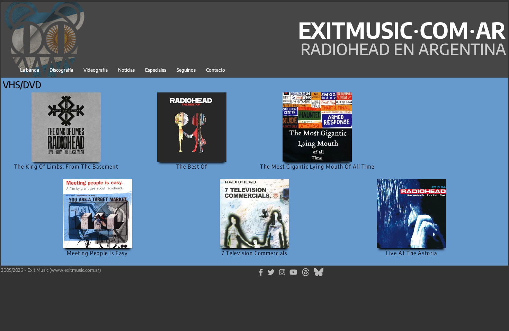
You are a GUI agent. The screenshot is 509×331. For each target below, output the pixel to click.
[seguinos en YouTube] (293, 271)
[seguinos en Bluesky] (318, 271)
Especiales (155, 70)
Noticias (126, 70)
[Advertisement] (442, 123)
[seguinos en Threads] (305, 271)
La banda (29, 70)
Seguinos (186, 70)
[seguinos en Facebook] (261, 271)
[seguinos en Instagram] (282, 271)
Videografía (95, 70)
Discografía (61, 70)
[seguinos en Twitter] (271, 271)
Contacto (215, 70)
